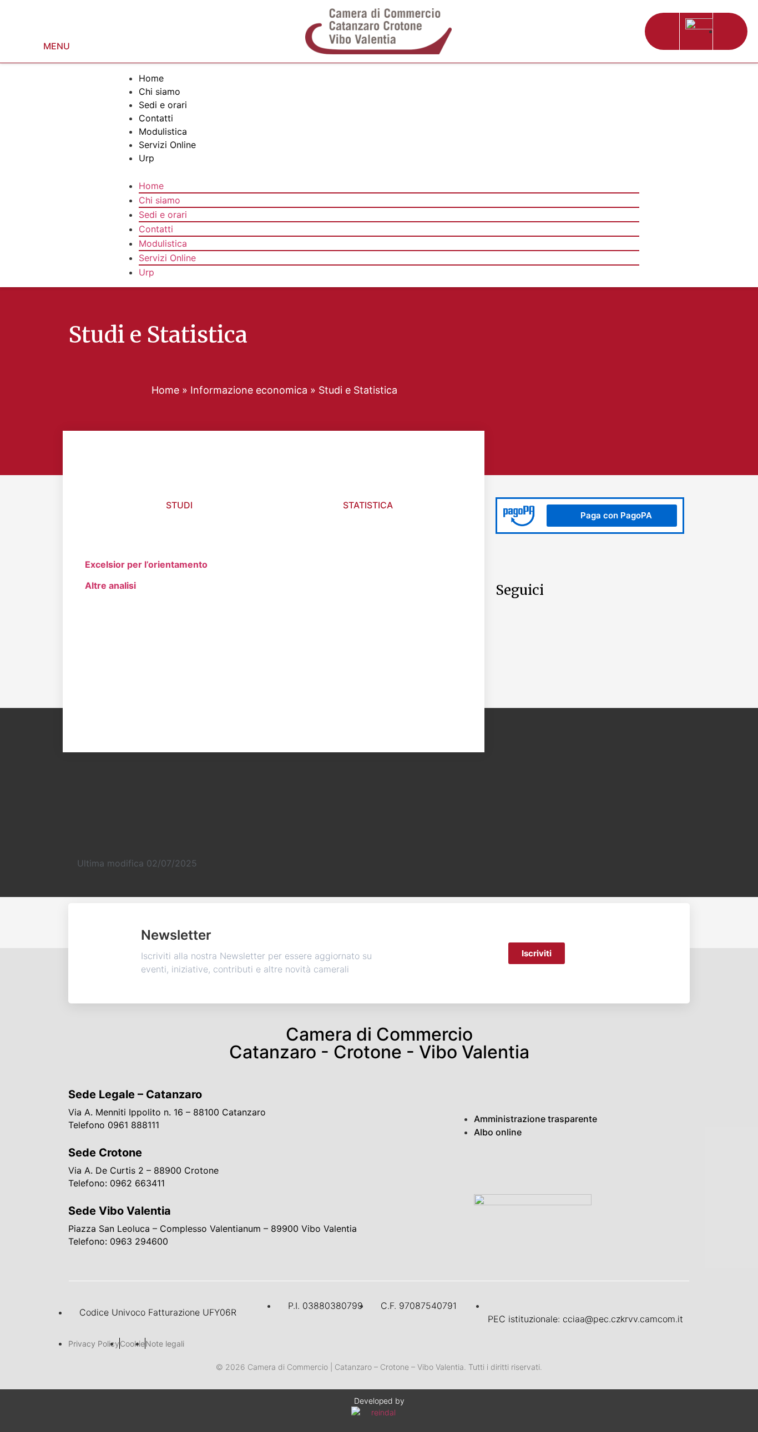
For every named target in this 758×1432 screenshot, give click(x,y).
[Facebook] (490, 1166)
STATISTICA (368, 505)
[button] (661, 31)
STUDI (179, 505)
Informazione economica (248, 390)
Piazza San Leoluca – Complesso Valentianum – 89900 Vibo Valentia (212, 1228)
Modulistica (163, 131)
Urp (146, 158)
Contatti (156, 118)
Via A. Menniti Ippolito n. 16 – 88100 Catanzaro (167, 1112)
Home (151, 78)
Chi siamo (159, 91)
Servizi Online (167, 144)
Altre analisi (110, 585)
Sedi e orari (163, 104)
